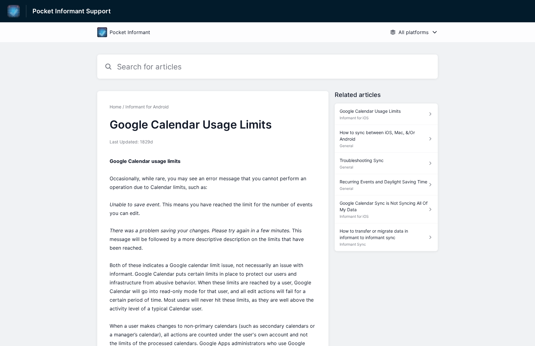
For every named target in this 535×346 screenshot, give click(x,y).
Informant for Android (147, 106)
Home (115, 106)
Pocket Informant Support (72, 11)
